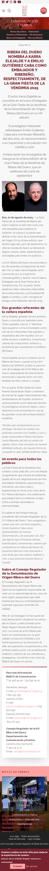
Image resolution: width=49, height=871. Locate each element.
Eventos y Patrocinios (17, 35)
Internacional (24, 824)
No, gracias (31, 866)
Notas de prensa (18, 32)
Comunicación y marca (24, 814)
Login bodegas (33, 839)
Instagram (11, 2)
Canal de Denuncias (17, 839)
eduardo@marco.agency (27, 717)
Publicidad (33, 32)
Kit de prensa (36, 35)
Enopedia (24, 805)
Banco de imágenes (16, 38)
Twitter (7, 2)
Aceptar (17, 866)
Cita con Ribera (35, 38)
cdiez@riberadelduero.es (27, 751)
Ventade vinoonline (43, 10)
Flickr (15, 2)
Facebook (3, 2)
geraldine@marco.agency (28, 691)
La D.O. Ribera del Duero (24, 800)
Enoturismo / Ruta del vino (24, 819)
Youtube (19, 2)
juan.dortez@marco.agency (21, 706)
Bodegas (24, 810)
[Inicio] (24, 10)
